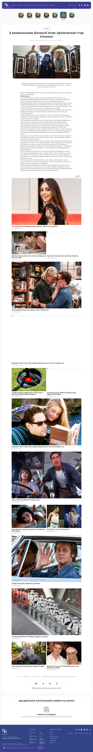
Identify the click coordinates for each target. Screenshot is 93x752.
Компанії (52, 734)
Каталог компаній (28, 5)
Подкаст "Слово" (33, 736)
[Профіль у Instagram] (82, 5)
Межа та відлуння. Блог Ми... (32, 742)
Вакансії (81, 733)
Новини (13, 5)
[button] (36, 684)
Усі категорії (32, 732)
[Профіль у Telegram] (79, 5)
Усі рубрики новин (26, 676)
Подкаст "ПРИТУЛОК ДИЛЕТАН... (42, 742)
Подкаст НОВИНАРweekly (33, 739)
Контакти (51, 5)
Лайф (41, 732)
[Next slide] (79, 16)
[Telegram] (43, 684)
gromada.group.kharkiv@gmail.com (11, 738)
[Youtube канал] (88, 5)
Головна (19, 676)
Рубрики (19, 5)
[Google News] (87, 730)
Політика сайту (87, 733)
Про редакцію (53, 740)
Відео (30, 734)
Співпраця (75, 733)
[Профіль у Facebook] (85, 5)
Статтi (46, 28)
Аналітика (42, 734)
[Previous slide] (14, 16)
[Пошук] (70, 5)
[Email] (57, 684)
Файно (40, 747)
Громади (36, 5)
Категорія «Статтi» (36, 676)
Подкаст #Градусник (42, 739)
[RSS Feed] (90, 730)
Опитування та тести (54, 736)
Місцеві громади (53, 738)
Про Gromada (44, 5)
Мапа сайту (69, 733)
